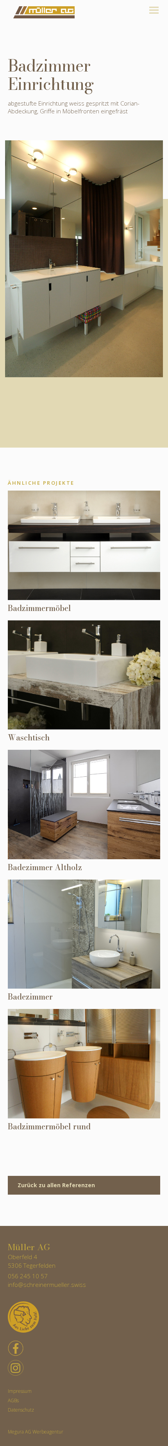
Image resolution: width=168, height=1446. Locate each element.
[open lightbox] (84, 258)
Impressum (20, 1391)
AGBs (13, 1401)
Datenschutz (21, 1410)
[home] (42, 12)
